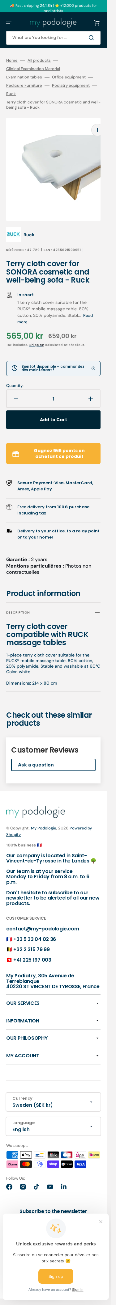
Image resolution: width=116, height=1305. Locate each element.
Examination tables (24, 77)
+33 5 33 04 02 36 (34, 930)
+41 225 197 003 (32, 950)
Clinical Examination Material (33, 68)
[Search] (92, 37)
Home (12, 60)
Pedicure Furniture (24, 85)
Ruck (11, 93)
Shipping (36, 336)
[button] (8, 23)
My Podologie (43, 818)
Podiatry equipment (71, 85)
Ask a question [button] (36, 755)
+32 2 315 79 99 (31, 940)
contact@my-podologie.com (42, 919)
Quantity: (15, 376)
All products (39, 60)
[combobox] (53, 38)
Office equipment (69, 77)
